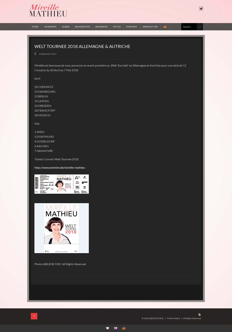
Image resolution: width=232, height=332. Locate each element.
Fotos (117, 26)
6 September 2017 (47, 54)
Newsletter (150, 26)
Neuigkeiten (82, 26)
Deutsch (165, 26)
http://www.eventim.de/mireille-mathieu (59, 167)
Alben (65, 26)
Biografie (101, 26)
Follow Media (173, 318)
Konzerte (51, 26)
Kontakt (131, 26)
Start (35, 26)
